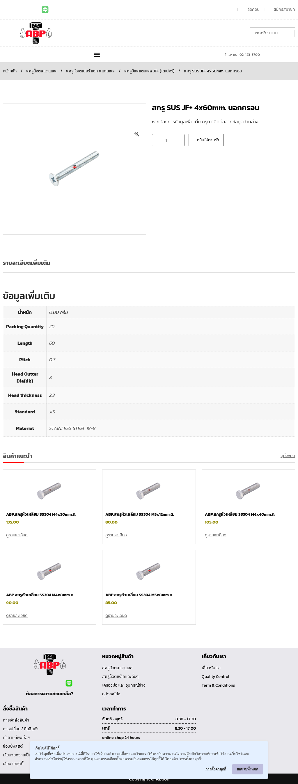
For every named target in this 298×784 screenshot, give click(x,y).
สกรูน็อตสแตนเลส (41, 71)
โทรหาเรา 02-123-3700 (242, 54)
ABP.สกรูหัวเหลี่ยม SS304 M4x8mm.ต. (40, 595)
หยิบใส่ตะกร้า (208, 140)
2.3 (52, 395)
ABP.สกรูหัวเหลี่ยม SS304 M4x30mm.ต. (41, 514)
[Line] (45, 9)
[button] (97, 54)
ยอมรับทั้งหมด (247, 769)
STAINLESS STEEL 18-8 (72, 428)
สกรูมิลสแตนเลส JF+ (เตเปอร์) (149, 71)
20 (51, 326)
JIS (52, 411)
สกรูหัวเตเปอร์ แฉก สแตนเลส (90, 71)
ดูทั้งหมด (288, 456)
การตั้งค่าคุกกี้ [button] (215, 769)
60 (52, 343)
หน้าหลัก (10, 71)
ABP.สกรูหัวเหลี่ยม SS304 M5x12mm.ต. (139, 514)
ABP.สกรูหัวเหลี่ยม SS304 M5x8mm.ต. (139, 595)
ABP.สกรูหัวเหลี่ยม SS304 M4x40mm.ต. (240, 514)
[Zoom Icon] (137, 134)
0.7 (52, 359)
